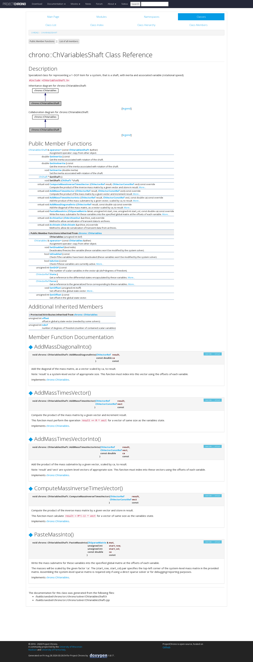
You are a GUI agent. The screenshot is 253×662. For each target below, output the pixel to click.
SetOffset (55, 287)
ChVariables (40, 240)
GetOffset (55, 294)
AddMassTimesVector (62, 190)
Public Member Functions (42, 41)
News (88, 3)
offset (45, 318)
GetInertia (56, 156)
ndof (45, 324)
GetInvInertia (57, 163)
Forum (99, 3)
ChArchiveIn (68, 224)
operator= (56, 149)
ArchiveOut (56, 217)
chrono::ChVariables (90, 233)
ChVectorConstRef (123, 184)
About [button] (111, 3)
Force (53, 281)
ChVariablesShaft (49, 32)
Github (166, 647)
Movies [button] (74, 3)
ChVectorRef (97, 184)
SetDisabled (57, 247)
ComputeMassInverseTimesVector (69, 184)
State (53, 274)
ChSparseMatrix (77, 211)
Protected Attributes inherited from (63, 314)
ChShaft (43, 176)
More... (142, 187)
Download (37, 3)
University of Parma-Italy (53, 649)
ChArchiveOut (72, 217)
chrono (35, 32)
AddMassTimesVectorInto (65, 197)
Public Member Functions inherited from (66, 233)
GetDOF (54, 267)
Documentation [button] (55, 3)
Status (124, 3)
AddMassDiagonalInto (63, 204)
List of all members (69, 41)
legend (127, 108)
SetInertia (55, 170)
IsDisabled (56, 253)
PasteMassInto (58, 211)
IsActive (54, 260)
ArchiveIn (55, 224)
